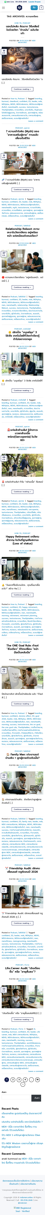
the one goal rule (9, 727)
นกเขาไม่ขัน (29, 109)
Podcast (26, 23)
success (22, 107)
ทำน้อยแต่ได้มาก (27, 733)
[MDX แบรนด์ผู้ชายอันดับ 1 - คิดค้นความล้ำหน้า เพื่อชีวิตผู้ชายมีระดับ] (19, 8)
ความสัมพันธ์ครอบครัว (10, 832)
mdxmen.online (26, 1197)
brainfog (38, 98)
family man (27, 821)
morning (5, 615)
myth (15, 207)
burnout (5, 101)
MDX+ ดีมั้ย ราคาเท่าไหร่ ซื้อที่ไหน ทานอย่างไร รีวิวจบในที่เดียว (19, 1128)
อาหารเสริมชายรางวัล (19, 115)
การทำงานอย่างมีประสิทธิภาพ (29, 730)
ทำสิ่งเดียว (38, 733)
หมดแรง (15, 414)
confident (23, 101)
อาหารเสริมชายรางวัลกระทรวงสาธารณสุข (17, 1060)
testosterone (32, 107)
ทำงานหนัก (6, 624)
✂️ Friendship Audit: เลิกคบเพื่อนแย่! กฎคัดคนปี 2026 (22, 870)
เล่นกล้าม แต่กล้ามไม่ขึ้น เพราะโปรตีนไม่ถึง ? (22, 1121)
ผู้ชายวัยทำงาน (26, 624)
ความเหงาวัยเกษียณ (19, 310)
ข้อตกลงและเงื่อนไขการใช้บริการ (16, 1180)
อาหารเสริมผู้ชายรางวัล (18, 1065)
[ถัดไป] (23, 1084)
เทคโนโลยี (26, 329)
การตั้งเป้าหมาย (36, 727)
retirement (14, 615)
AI (34, 1029)
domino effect (25, 716)
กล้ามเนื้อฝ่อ (31, 512)
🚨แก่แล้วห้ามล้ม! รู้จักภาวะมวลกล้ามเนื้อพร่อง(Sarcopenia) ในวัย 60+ (22, 435)
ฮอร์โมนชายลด (7, 118)
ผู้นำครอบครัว (29, 835)
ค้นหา (4, 1092)
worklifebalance (33, 1043)
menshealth (13, 107)
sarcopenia (33, 509)
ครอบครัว (36, 830)
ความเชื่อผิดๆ (17, 210)
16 (37, 1079)
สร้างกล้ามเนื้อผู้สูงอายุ (22, 518)
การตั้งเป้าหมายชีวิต (9, 730)
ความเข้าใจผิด (35, 207)
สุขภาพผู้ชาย (32, 112)
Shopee (37, 2)
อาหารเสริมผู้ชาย (34, 115)
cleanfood (14, 101)
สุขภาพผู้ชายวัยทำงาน (34, 738)
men (3, 305)
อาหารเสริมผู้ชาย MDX (15, 1062)
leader (34, 101)
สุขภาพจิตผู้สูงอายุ (9, 316)
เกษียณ (5, 632)
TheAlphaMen (7, 109)
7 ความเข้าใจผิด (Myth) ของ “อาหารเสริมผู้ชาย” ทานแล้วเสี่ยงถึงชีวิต (22, 134)
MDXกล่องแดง (22, 104)
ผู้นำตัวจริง (15, 313)
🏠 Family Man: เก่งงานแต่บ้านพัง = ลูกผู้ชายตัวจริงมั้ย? (22, 756)
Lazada (31, 2)
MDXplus (5, 104)
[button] (3, 8)
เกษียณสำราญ (14, 632)
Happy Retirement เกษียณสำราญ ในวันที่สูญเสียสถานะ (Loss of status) (22, 540)
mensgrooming (19, 941)
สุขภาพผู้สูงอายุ (8, 520)
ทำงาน (26, 965)
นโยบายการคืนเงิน (28, 1183)
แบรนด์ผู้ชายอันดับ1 (21, 118)
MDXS (12, 104)
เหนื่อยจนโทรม (13, 216)
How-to (18, 23)
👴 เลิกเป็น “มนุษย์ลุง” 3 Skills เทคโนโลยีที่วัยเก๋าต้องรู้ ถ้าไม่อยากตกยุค (22, 335)
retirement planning (28, 615)
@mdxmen (22, 1203)
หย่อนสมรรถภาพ (16, 213)
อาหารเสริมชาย (23, 1054)
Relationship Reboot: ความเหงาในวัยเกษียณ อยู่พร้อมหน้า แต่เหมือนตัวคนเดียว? (22, 232)
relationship (22, 305)
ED (29, 101)
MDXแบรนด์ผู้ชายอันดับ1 (30, 204)
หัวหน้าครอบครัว (29, 841)
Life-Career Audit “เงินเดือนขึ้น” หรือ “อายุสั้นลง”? (22, 970)
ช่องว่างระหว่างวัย (35, 310)
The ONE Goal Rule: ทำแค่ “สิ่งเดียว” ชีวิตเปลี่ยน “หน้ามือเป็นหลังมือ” (22, 649)
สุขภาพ (27, 128)
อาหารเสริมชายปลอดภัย (16, 1057)
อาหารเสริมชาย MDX (17, 844)
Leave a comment (35, 121)
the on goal (35, 724)
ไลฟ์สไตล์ (27, 226)
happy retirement (29, 607)
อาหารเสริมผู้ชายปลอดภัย (21, 852)
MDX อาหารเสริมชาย (9, 824)
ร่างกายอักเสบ (21, 112)
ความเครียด (19, 109)
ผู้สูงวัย (32, 411)
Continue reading (22, 89)
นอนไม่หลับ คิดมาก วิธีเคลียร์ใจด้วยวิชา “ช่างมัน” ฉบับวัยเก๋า (22, 29)
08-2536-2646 (21, 2)
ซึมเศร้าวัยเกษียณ (34, 621)
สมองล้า (36, 313)
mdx (40, 101)
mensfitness (11, 509)
